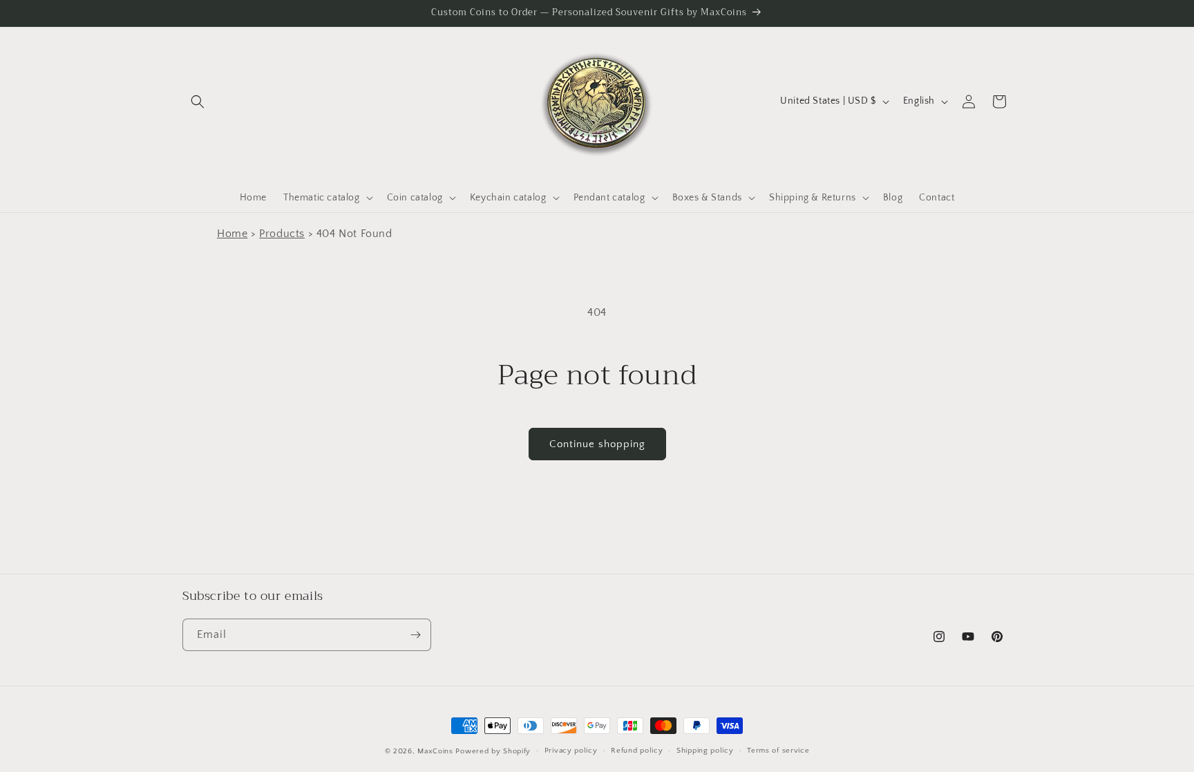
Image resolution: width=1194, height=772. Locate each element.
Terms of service (778, 750)
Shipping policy (705, 750)
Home (232, 233)
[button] (197, 101)
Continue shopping (597, 444)
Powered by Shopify (493, 751)
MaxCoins (435, 751)
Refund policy (637, 750)
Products (282, 233)
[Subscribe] (415, 635)
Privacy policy (571, 750)
